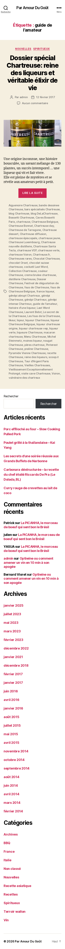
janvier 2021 (13, 657)
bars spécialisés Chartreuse (42, 209)
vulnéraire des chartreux (24, 377)
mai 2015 (11, 734)
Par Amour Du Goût (32, 8)
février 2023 (13, 640)
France (9, 851)
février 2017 (13, 674)
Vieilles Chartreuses (37, 365)
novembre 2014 (16, 751)
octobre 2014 (14, 760)
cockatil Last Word (36, 266)
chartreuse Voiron (20, 254)
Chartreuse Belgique (45, 221)
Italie (7, 860)
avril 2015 (11, 743)
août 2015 (11, 717)
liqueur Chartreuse (37, 320)
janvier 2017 (13, 683)
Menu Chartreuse (35, 336)
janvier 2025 (13, 605)
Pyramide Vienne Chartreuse (27, 353)
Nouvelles (23, 48)
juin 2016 (11, 691)
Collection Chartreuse (23, 271)
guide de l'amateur (45, 304)
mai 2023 (11, 623)
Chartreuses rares (20, 258)
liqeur (20, 320)
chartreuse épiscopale (23, 238)
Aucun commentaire (35, 103)
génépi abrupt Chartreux (24, 295)
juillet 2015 (12, 725)
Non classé (12, 869)
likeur (12, 320)
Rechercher (11, 396)
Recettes (11, 894)
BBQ (7, 843)
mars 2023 (12, 631)
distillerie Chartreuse (22, 279)
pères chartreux (34, 345)
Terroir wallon (14, 911)
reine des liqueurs (35, 357)
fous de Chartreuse (36, 287)
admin (24, 97)
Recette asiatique (17, 886)
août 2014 (11, 777)
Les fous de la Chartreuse (43, 316)
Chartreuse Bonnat (21, 225)
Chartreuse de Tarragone (25, 230)
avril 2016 (11, 700)
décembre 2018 (16, 665)
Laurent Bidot (33, 312)
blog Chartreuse (19, 213)
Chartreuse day (44, 225)
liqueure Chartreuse (29, 332)
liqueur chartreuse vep (33, 328)
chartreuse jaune (49, 238)
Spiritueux (41, 48)
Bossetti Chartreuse (21, 217)
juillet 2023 (12, 614)
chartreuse (23, 221)
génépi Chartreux (35, 299)
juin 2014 (11, 785)
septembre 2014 (16, 768)
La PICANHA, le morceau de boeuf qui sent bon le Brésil (31, 525)
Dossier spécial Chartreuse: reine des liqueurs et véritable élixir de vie (32, 73)
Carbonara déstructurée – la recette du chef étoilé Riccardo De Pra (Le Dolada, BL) (31, 474)
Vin (6, 920)
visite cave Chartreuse (35, 373)
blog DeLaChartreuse (44, 213)
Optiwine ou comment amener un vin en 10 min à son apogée (28, 562)
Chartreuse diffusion (33, 234)
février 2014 (13, 811)
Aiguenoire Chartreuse (23, 205)
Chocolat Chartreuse (46, 258)
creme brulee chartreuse (40, 275)
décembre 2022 (16, 648)
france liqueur (45, 291)
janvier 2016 (13, 708)
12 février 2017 (45, 97)
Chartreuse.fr (41, 254)
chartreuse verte (48, 250)
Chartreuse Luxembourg (24, 242)
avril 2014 (11, 794)
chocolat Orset (18, 262)
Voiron (56, 373)
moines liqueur (32, 340)
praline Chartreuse (36, 349)
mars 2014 (12, 803)
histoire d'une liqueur (22, 308)
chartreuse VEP (26, 250)
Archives (11, 834)
